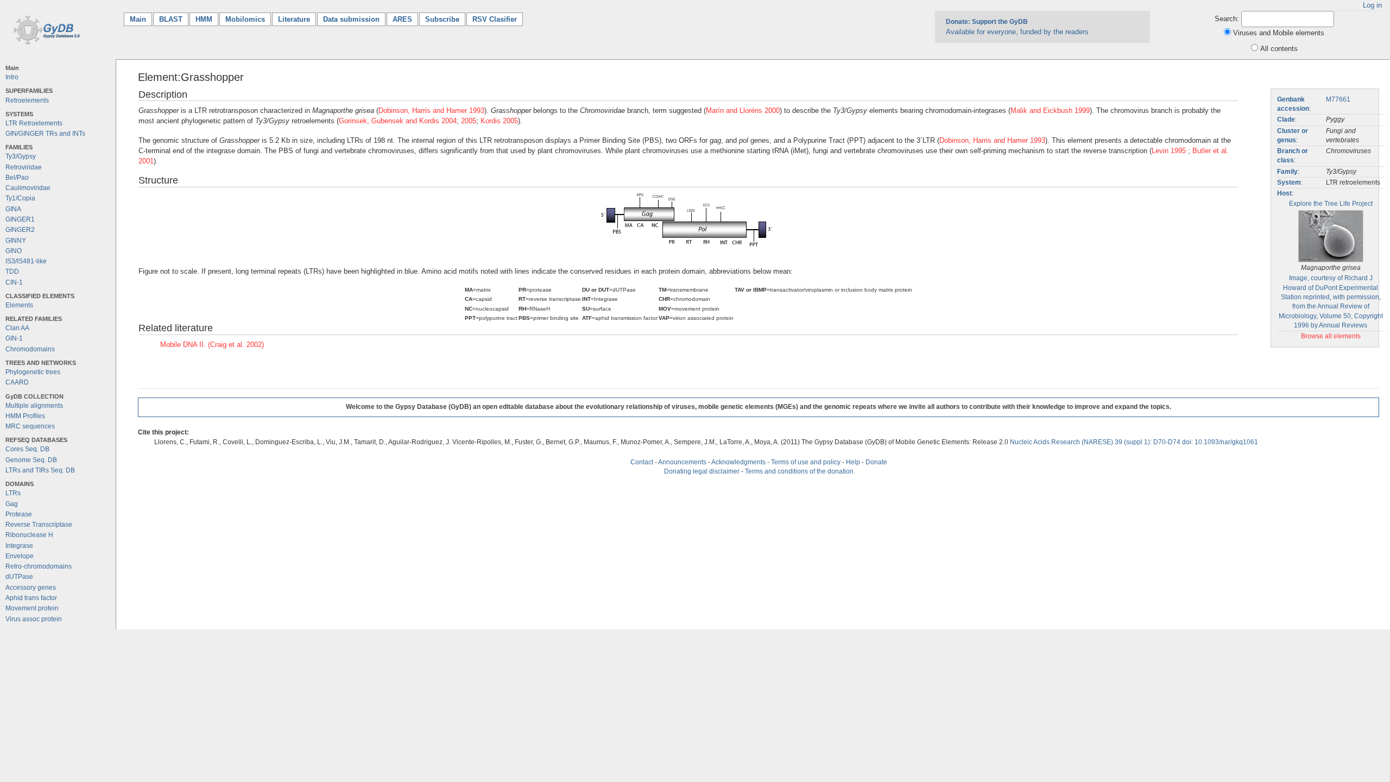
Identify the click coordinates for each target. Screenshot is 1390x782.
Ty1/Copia (20, 198)
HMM (203, 19)
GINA (13, 209)
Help (853, 462)
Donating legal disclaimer (702, 471)
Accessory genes (30, 587)
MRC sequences (30, 426)
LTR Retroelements (33, 123)
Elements (19, 305)
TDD (12, 271)
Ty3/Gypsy (20, 156)
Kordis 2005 (499, 121)
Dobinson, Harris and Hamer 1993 (431, 110)
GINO (13, 251)
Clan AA (17, 328)
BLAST (170, 19)
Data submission (351, 19)
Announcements (682, 462)
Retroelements (27, 100)
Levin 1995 (1170, 151)
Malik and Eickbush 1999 (1050, 110)
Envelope (19, 556)
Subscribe (442, 19)
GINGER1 (20, 219)
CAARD (17, 382)
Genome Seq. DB (31, 460)
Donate (876, 462)
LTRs (13, 493)
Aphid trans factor (31, 598)
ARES (402, 19)
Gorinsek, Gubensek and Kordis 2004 (398, 121)
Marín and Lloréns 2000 (743, 110)
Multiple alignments (34, 405)
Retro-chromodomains (38, 566)
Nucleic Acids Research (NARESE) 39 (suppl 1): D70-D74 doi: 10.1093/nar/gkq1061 (1134, 442)
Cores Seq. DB (27, 449)
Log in (1372, 5)
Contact (641, 462)
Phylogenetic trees (32, 372)
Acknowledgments (738, 462)
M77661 (1338, 99)
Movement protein (32, 608)
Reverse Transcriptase (38, 524)
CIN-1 (14, 282)
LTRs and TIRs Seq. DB (40, 470)
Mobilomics (245, 19)
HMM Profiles (25, 416)
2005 (468, 121)
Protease (18, 514)
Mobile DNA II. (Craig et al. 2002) (212, 344)
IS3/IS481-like (26, 261)
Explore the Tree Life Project (1331, 203)
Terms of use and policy (806, 462)
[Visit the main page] (44, 29)
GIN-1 (14, 338)
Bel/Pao (17, 177)
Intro (11, 77)
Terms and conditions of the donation (799, 471)
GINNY (15, 240)
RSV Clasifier (494, 19)
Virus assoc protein (33, 619)
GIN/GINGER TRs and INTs (45, 133)
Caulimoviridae (27, 188)
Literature (294, 19)
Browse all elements (1331, 336)
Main (141, 19)
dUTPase (19, 576)
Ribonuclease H (29, 535)
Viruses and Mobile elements (1278, 33)
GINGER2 (20, 229)
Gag (11, 504)
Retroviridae (23, 167)
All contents (1279, 49)
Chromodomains (30, 349)
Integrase (19, 546)
